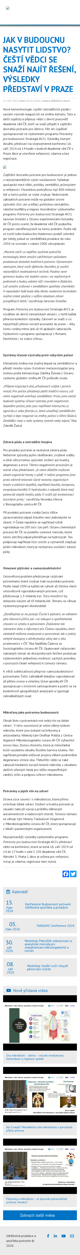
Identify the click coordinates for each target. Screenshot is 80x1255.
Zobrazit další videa (38, 1215)
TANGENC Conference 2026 (55, 925)
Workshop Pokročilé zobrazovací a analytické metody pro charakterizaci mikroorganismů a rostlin (48, 945)
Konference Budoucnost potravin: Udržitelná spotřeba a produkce (48, 905)
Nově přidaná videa (30, 990)
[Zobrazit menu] (69, 18)
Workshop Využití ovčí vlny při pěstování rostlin (47, 967)
